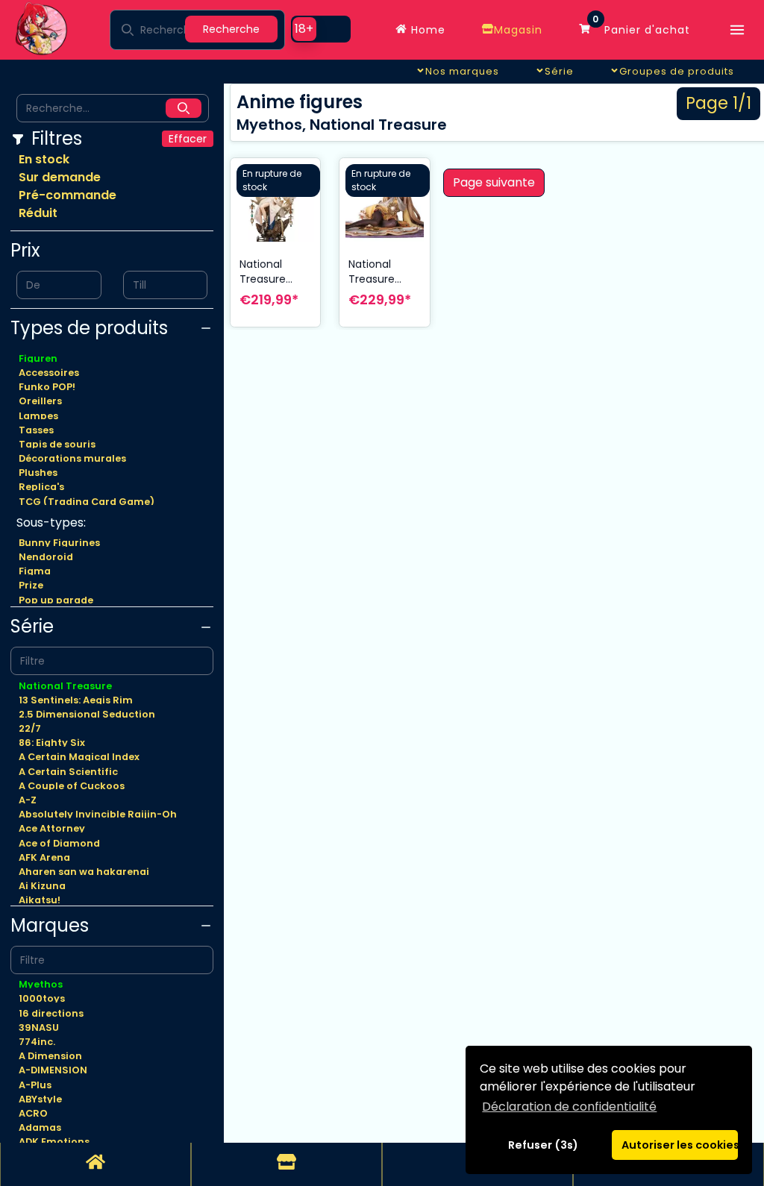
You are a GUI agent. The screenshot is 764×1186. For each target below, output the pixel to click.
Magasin (518, 29)
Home (426, 29)
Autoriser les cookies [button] (679, 1145)
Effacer (188, 138)
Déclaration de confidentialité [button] (569, 1106)
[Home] (95, 1164)
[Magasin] (286, 1164)
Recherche (231, 29)
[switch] (321, 29)
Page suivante (494, 182)
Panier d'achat (641, 26)
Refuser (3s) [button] (543, 1145)
